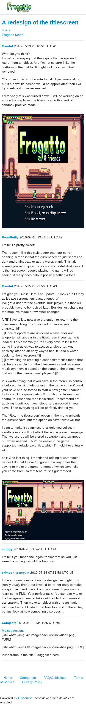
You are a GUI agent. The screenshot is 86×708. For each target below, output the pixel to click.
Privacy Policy (32, 682)
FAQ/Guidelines (55, 677)
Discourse (25, 698)
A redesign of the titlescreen (40, 22)
